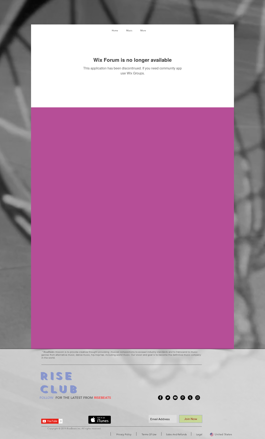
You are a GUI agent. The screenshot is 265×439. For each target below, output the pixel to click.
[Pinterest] (182, 397)
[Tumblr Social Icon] (190, 397)
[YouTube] (175, 397)
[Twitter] (167, 397)
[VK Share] (77, 420)
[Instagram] (197, 397)
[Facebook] (160, 397)
